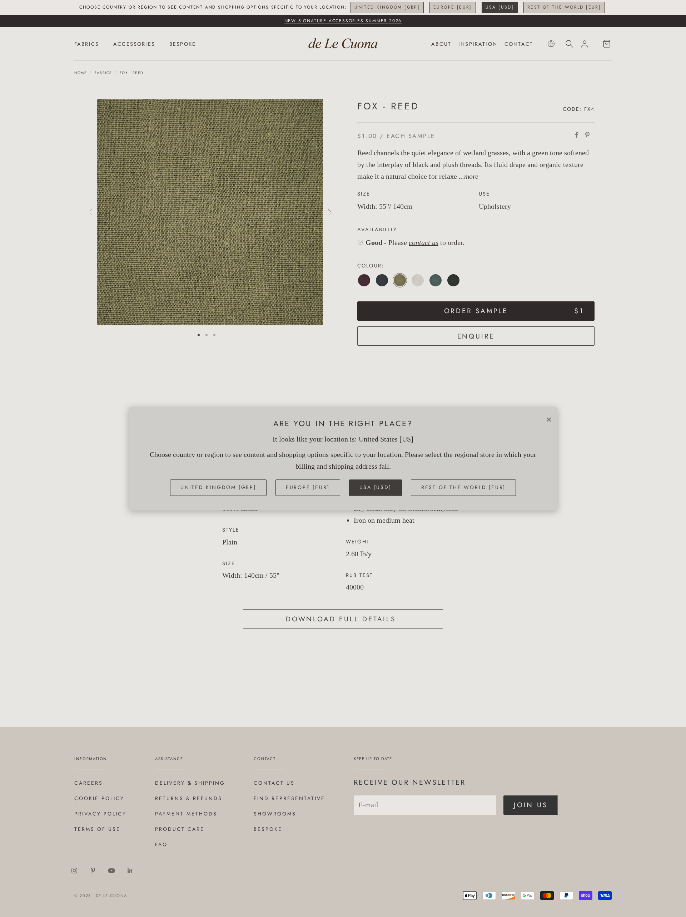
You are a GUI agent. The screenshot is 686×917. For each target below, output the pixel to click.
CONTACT (518, 44)
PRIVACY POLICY (100, 813)
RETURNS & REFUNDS (188, 798)
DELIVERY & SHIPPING (190, 783)
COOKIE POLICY (99, 798)
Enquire (476, 336)
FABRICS (86, 44)
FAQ (161, 844)
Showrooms (275, 813)
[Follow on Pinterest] (92, 870)
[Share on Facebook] (576, 134)
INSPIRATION (477, 44)
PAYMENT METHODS (186, 813)
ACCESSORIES (134, 44)
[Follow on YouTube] (111, 870)
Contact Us (274, 783)
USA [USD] (500, 7)
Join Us (531, 805)
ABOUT (441, 44)
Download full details (341, 619)
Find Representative (289, 798)
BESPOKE (182, 44)
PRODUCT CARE (179, 829)
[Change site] (551, 44)
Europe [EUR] (452, 7)
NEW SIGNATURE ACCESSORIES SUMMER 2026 (343, 21)
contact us (423, 242)
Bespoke (268, 829)
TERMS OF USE (97, 829)
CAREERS (88, 783)
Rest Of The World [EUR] (564, 7)
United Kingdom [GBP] (387, 7)
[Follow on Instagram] (74, 870)
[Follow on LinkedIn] (130, 870)
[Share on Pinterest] (587, 134)
